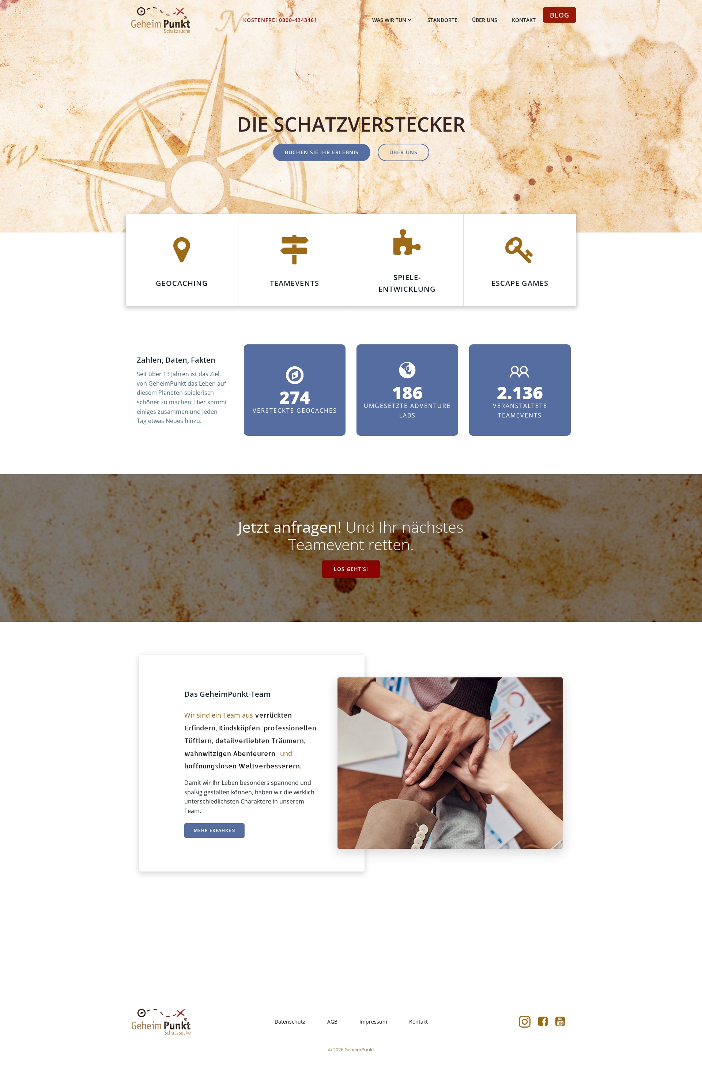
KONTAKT (524, 19)
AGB (332, 1021)
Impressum (373, 1021)
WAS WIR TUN (389, 19)
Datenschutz (290, 1021)
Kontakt (418, 1021)
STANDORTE (442, 19)
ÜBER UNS (484, 19)
